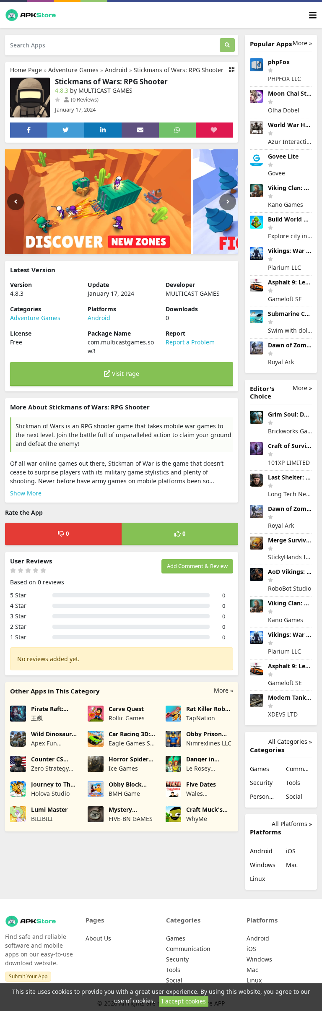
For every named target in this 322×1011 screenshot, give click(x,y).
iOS (291, 851)
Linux (257, 879)
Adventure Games (73, 70)
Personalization (263, 796)
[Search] (227, 45)
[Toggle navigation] (313, 15)
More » (223, 690)
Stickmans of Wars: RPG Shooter (178, 70)
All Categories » (290, 741)
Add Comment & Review (197, 566)
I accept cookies (183, 1001)
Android (116, 70)
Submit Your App (28, 976)
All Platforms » (292, 824)
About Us (98, 938)
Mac (292, 865)
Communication (299, 769)
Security (261, 783)
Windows (262, 865)
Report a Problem (190, 342)
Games (259, 769)
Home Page (26, 70)
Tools (293, 783)
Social (294, 796)
